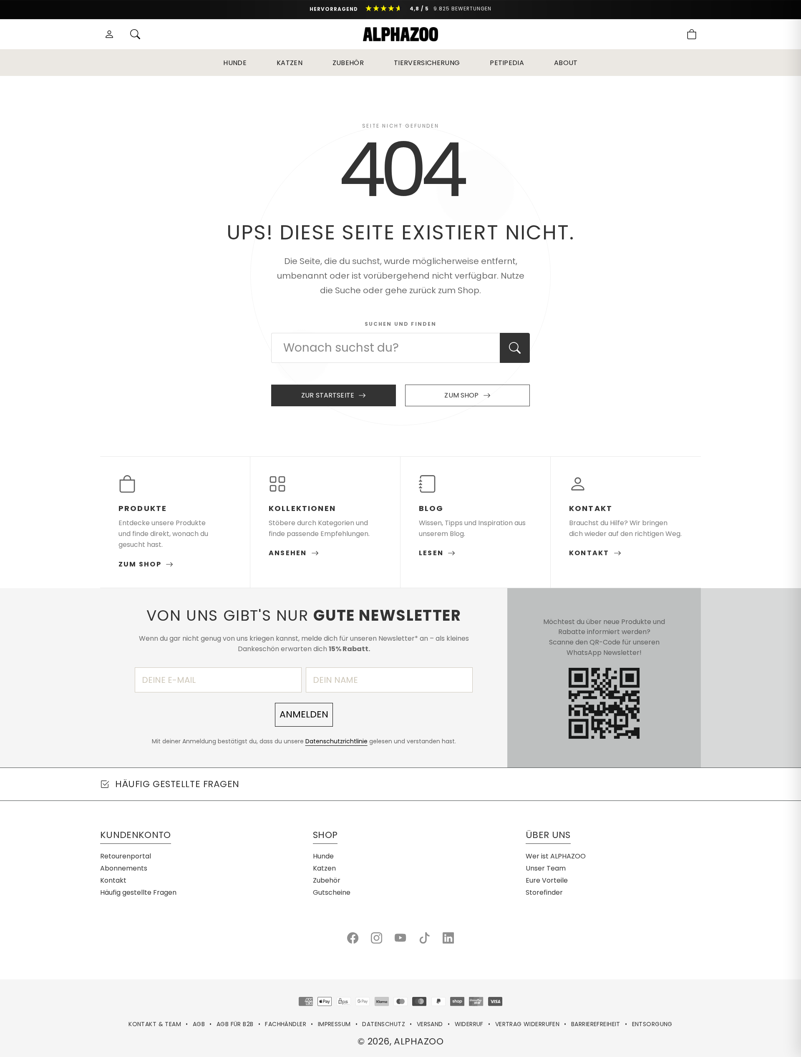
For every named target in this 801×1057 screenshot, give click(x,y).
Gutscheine (331, 892)
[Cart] (692, 34)
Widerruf (469, 1024)
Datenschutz (383, 1024)
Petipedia (507, 63)
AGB (199, 1024)
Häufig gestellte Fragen (138, 892)
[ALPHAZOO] (400, 34)
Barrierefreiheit (595, 1024)
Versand (430, 1024)
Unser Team (546, 868)
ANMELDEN (304, 714)
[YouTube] (400, 938)
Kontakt (113, 880)
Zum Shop (461, 395)
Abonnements (123, 868)
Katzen (289, 63)
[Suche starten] (515, 348)
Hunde (235, 63)
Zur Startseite (327, 395)
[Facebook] (352, 938)
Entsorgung (652, 1024)
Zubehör (348, 63)
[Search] (135, 34)
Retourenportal (125, 856)
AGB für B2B (235, 1024)
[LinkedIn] (448, 938)
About (566, 63)
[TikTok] (424, 938)
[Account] (109, 34)
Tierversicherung (427, 63)
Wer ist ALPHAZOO (556, 856)
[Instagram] (376, 938)
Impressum (334, 1024)
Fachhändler (285, 1024)
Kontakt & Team (154, 1024)
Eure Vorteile (547, 880)
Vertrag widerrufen (527, 1024)
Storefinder (544, 892)
